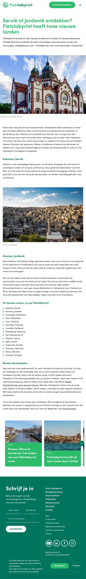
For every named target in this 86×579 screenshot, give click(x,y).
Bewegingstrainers (54, 492)
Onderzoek (50, 499)
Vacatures (50, 506)
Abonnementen (52, 502)
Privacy (48, 533)
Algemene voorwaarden (55, 526)
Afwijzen (76, 565)
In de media (50, 519)
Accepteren (59, 565)
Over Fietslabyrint (53, 488)
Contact (49, 510)
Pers (47, 516)
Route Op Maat (52, 495)
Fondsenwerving (52, 523)
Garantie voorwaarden (54, 530)
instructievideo (69, 408)
